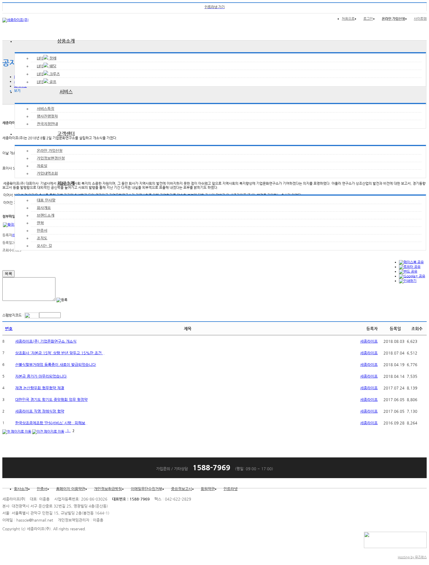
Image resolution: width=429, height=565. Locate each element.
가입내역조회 (47, 173)
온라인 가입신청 (49, 150)
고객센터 (66, 133)
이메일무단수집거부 (146, 489)
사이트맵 (420, 19)
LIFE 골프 (46, 82)
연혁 (40, 223)
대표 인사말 (46, 200)
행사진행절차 (47, 116)
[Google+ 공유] (412, 276)
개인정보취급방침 (108, 489)
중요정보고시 (181, 489)
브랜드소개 (45, 215)
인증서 (42, 230)
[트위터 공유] (410, 267)
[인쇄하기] (407, 281)
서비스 (66, 91)
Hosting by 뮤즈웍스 (412, 557)
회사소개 (66, 183)
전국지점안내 (47, 124)
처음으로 (348, 19)
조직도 (42, 238)
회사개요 (44, 208)
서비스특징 (45, 108)
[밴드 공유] (408, 271)
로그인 (368, 19)
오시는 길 (44, 245)
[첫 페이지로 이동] (16, 431)
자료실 (42, 166)
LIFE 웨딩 (46, 66)
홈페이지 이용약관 (70, 489)
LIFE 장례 (46, 58)
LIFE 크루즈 (48, 74)
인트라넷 (231, 489)
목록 (8, 273)
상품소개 (66, 41)
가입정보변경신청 (51, 158)
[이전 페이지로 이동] (48, 431)
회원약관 (208, 489)
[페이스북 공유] (411, 262)
